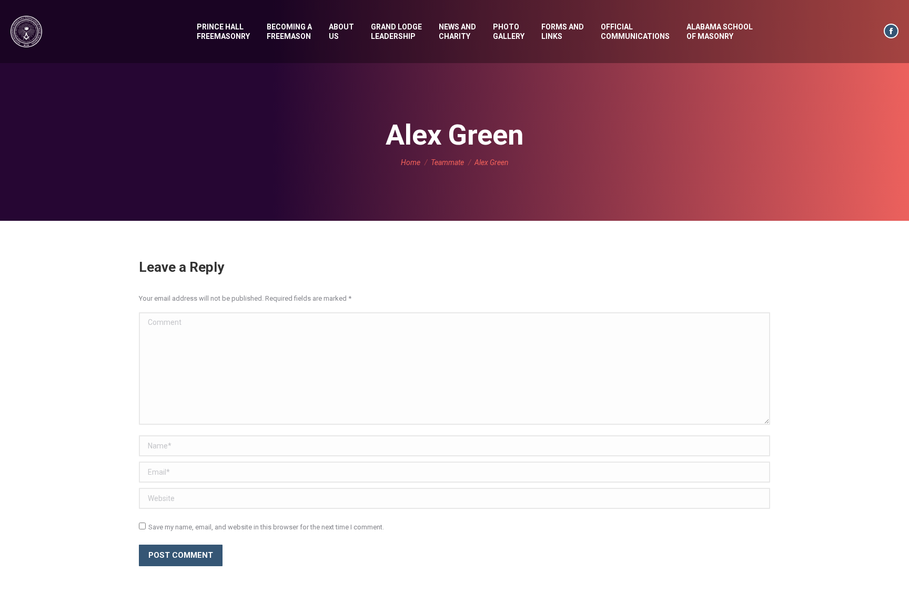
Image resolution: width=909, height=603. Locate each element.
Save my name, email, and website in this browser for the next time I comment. (266, 527)
